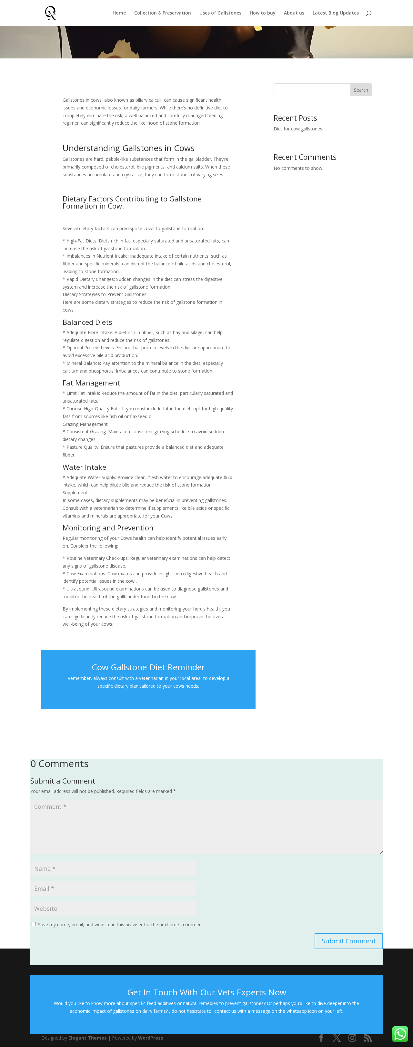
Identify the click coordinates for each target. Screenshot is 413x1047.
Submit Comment (349, 941)
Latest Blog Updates (336, 13)
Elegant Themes (87, 1038)
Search (361, 90)
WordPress (150, 1038)
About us (294, 13)
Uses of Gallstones (220, 13)
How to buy (263, 13)
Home (119, 13)
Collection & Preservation (162, 13)
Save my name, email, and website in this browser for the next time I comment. (121, 924)
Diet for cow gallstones (298, 129)
